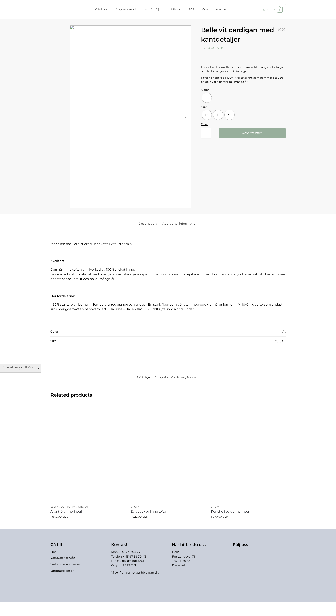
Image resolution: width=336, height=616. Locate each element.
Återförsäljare (154, 9)
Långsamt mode (125, 9)
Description (147, 223)
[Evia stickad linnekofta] (280, 30)
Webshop (100, 9)
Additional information (180, 223)
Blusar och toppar (63, 507)
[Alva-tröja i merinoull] (87, 453)
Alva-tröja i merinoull (66, 511)
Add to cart (252, 133)
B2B (192, 9)
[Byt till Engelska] (234, 9)
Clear (204, 124)
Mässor (176, 9)
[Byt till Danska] (247, 9)
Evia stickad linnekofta (148, 511)
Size (204, 107)
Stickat (191, 377)
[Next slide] (185, 116)
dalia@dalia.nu (133, 561)
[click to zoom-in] (131, 116)
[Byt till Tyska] (241, 9)
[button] (273, 9)
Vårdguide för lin (62, 571)
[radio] (207, 98)
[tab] (147, 223)
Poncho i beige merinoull (230, 511)
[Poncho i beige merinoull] (248, 453)
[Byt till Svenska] (183, 606)
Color (205, 90)
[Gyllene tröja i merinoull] (284, 30)
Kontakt (220, 9)
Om (205, 9)
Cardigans (178, 377)
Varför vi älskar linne (65, 564)
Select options (87, 525)
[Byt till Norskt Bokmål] (253, 9)
